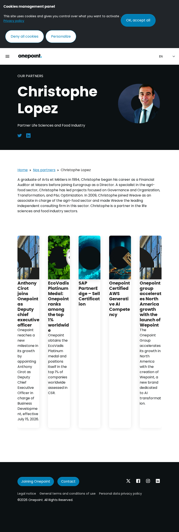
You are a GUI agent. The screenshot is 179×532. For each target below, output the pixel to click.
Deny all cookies (24, 36)
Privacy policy (13, 21)
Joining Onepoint (35, 481)
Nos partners (44, 169)
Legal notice (26, 493)
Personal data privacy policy (120, 493)
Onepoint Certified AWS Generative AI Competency (119, 298)
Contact (68, 481)
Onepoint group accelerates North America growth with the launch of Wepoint (150, 303)
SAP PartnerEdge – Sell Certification (89, 293)
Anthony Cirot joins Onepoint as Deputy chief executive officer (28, 303)
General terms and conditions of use (68, 493)
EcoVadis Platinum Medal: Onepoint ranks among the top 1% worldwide (58, 306)
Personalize (61, 36)
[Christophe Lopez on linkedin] (28, 135)
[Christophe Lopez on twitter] (19, 135)
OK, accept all (138, 20)
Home (22, 169)
